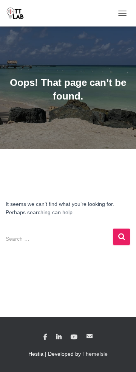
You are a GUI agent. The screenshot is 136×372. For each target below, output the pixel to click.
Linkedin (59, 337)
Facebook (45, 337)
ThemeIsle (95, 354)
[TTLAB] (18, 13)
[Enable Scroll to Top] (121, 356)
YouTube (74, 337)
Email (89, 336)
